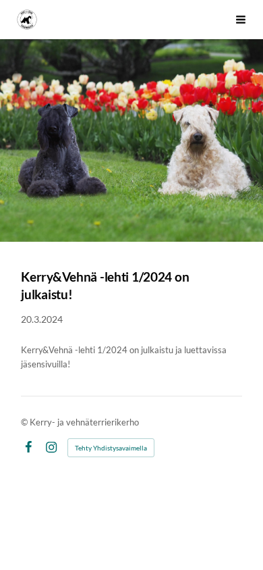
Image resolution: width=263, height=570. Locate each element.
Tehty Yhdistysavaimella (111, 448)
